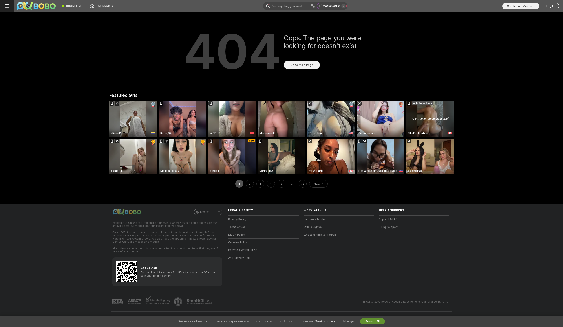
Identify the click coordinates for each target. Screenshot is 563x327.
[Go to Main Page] (36, 6)
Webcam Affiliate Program (320, 234)
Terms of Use (236, 227)
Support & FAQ (388, 219)
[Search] (313, 6)
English (204, 211)
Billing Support (388, 227)
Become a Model (314, 219)
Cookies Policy (238, 242)
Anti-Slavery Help (239, 257)
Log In (550, 6)
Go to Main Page (302, 65)
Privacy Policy (237, 219)
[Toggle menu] (7, 6)
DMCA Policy (236, 234)
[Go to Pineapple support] (178, 301)
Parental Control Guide (242, 250)
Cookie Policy (325, 321)
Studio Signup (313, 227)
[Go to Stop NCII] (200, 301)
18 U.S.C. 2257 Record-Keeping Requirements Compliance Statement (406, 301)
